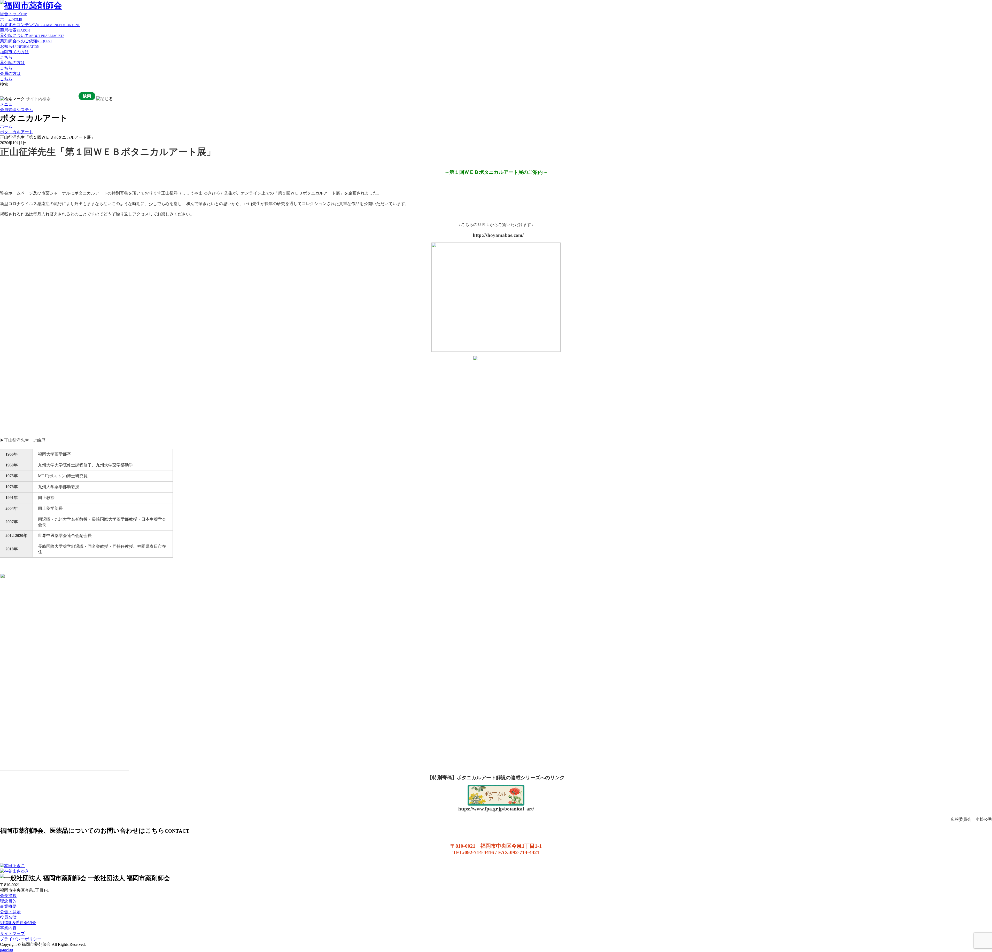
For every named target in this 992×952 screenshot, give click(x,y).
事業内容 (8, 928)
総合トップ (13, 14)
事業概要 (8, 906)
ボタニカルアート (16, 132)
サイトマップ (12, 933)
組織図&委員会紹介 (18, 922)
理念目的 (8, 901)
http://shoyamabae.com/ (498, 235)
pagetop (6, 949)
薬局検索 (15, 30)
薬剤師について (32, 35)
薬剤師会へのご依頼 (26, 41)
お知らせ (19, 46)
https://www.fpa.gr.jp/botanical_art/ (496, 808)
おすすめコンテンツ (40, 24)
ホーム (11, 19)
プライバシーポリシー (20, 939)
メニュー (8, 104)
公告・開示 (10, 912)
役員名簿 (8, 917)
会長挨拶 (8, 895)
